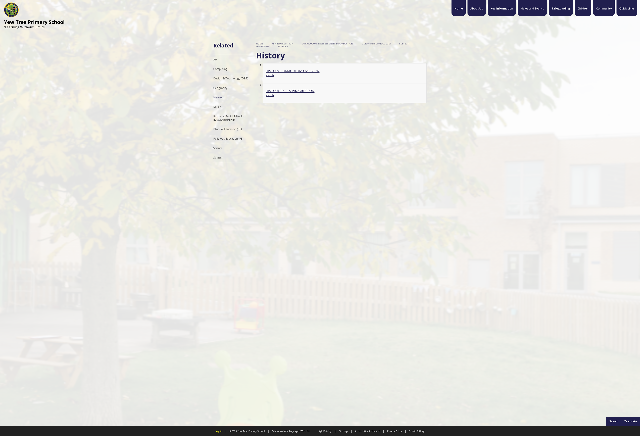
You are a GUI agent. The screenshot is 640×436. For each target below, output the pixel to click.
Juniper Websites (301, 431)
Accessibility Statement (367, 431)
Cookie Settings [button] (416, 431)
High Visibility (325, 431)
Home (259, 43)
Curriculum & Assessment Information (327, 43)
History (283, 46)
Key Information (282, 43)
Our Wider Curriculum (376, 43)
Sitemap (343, 431)
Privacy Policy (394, 431)
